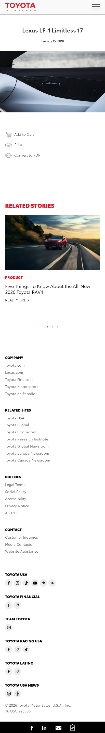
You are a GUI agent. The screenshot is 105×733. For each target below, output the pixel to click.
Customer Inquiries (21, 537)
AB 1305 (11, 512)
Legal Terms (15, 484)
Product (14, 277)
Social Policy (15, 491)
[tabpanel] (52, 260)
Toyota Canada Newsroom (27, 460)
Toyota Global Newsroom (27, 446)
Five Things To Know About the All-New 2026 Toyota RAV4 (47, 289)
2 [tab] (52, 325)
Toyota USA (14, 417)
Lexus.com (14, 372)
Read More (15, 299)
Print (18, 144)
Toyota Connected (20, 431)
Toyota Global (17, 424)
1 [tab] (47, 325)
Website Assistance (21, 551)
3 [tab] (57, 325)
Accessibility (15, 498)
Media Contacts (18, 544)
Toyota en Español (20, 393)
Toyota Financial (19, 379)
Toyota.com (15, 365)
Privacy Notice (17, 505)
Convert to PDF (27, 155)
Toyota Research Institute (26, 438)
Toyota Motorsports (21, 386)
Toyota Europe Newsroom (27, 453)
